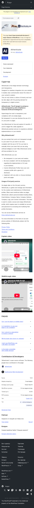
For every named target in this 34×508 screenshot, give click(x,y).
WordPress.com (7, 471)
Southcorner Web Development (14, 372)
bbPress (5, 476)
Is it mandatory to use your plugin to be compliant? (9, 326)
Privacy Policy (6, 227)
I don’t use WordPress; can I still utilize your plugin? (9, 343)
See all (30, 422)
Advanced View (6, 410)
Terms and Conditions (8, 229)
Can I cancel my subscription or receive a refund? (10, 332)
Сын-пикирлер (7, 68)
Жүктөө (5, 58)
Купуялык (4, 452)
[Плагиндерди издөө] (18, 18)
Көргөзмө (21, 443)
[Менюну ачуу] (31, 2)
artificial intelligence (27, 402)
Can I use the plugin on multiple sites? (12, 321)
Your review (5, 422)
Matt (4, 473)
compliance (29, 405)
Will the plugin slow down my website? (13, 338)
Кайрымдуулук (23, 463)
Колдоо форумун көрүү (9, 434)
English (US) (29, 398)
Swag (20, 465)
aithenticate (19, 52)
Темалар (20, 446)
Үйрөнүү (4, 457)
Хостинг (4, 449)
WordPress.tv (6, 465)
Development (7, 72)
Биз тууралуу (6, 443)
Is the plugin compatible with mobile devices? (8, 349)
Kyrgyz (7, 486)
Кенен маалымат (8, 64)
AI (20, 402)
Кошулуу (20, 457)
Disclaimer (4, 232)
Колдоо (5, 76)
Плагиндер (21, 449)
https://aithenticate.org (8, 215)
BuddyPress (6, 479)
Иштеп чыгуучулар (7, 463)
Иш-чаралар (21, 460)
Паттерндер (21, 452)
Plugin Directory (6, 7)
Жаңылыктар (6, 446)
